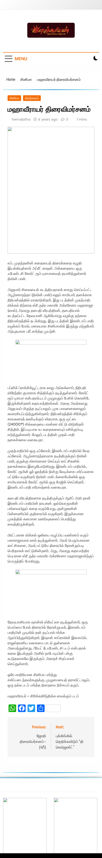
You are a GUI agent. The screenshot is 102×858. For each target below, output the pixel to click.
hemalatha (21, 119)
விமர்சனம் (32, 98)
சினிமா (14, 98)
